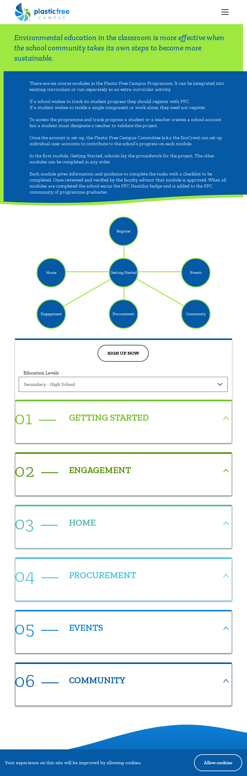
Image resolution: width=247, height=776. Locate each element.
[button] (123, 418)
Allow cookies (218, 762)
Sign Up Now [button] (123, 353)
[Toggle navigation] (225, 12)
